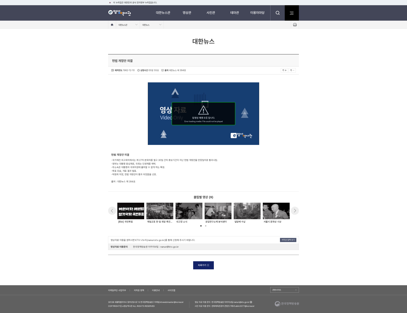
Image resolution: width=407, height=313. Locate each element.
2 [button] (205, 226)
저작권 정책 (139, 290)
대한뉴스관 (163, 13)
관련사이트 (276, 290)
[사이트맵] (292, 13)
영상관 (187, 13)
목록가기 (202, 265)
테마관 (234, 13)
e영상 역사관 (119, 13)
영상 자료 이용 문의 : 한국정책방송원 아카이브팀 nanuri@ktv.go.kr (222, 302)
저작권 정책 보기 (288, 240)
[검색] (277, 13)
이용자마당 (257, 13)
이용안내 (156, 290)
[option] (130, 213)
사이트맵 (171, 290)
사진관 (211, 13)
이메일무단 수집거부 (117, 290)
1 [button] (201, 226)
